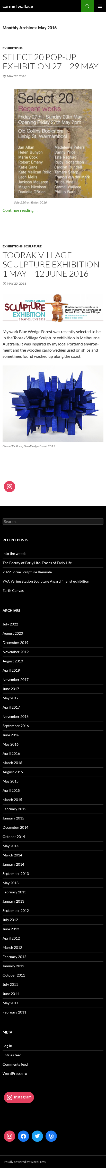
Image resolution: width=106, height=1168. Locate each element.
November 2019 (16, 652)
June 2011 (11, 993)
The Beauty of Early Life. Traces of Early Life (37, 563)
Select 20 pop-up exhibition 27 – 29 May (51, 61)
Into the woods (14, 553)
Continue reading (20, 210)
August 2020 (13, 633)
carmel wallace (18, 6)
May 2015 (11, 781)
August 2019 (13, 661)
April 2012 (11, 938)
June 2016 (11, 735)
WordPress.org (15, 1073)
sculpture (33, 246)
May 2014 (11, 846)
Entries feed (12, 1055)
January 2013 (13, 901)
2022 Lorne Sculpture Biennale (27, 572)
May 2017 (11, 698)
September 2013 (16, 873)
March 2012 (12, 947)
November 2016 (16, 716)
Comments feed (15, 1064)
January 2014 (13, 864)
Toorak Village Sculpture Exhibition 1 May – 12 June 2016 (51, 264)
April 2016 (11, 753)
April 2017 (11, 707)
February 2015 (14, 809)
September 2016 (16, 725)
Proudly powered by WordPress (24, 1162)
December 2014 (15, 827)
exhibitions (13, 48)
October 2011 (14, 975)
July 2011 (10, 984)
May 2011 (11, 1003)
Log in (7, 1046)
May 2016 (11, 744)
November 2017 (16, 679)
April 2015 (11, 790)
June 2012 (11, 929)
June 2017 (11, 689)
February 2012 (14, 956)
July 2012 (10, 920)
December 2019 (15, 642)
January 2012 (13, 966)
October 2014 (14, 836)
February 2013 (14, 892)
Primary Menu (100, 6)
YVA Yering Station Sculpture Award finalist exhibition (46, 581)
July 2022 (10, 624)
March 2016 (12, 762)
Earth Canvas (13, 590)
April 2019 (11, 670)
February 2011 (14, 1012)
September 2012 (16, 910)
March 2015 (12, 799)
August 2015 (13, 772)
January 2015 (13, 818)
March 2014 (12, 855)
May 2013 (11, 883)
